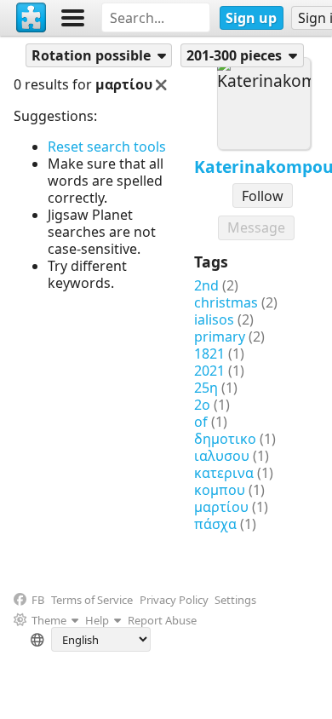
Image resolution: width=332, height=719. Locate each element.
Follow (262, 196)
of (201, 421)
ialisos (214, 319)
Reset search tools (107, 146)
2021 (209, 370)
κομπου (219, 489)
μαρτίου (221, 507)
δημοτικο (225, 438)
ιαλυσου (221, 455)
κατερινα (224, 472)
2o (202, 404)
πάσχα (215, 524)
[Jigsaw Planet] (31, 18)
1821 (209, 353)
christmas (226, 302)
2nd (206, 285)
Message (256, 227)
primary (219, 336)
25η (206, 387)
